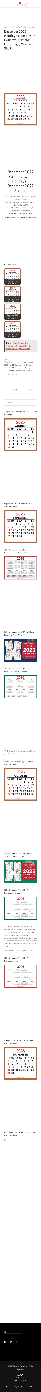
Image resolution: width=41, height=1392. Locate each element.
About (20, 1375)
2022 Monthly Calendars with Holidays (18, 365)
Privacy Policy (21, 1381)
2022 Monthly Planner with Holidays (17, 368)
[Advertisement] (20, 71)
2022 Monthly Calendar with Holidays (20, 362)
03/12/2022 (22, 27)
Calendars (31, 27)
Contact (20, 1378)
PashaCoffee (11, 27)
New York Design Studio (26, 1387)
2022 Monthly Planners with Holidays (18, 371)
